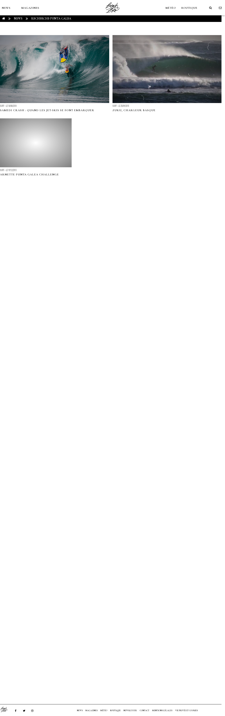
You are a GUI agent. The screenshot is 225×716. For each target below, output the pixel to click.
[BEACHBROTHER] (6, 709)
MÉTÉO (170, 8)
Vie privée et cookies (186, 710)
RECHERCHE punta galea (51, 18)
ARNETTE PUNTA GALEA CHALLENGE (29, 174)
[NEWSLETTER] (220, 8)
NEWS (6, 8)
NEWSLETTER (130, 710)
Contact (144, 710)
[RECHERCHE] (210, 8)
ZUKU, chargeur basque (134, 110)
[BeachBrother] (112, 14)
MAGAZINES (30, 8)
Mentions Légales (162, 710)
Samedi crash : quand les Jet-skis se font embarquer (47, 110)
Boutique (189, 8)
